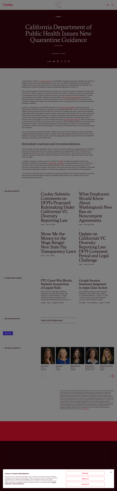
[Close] (111, 472)
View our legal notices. (18, 483)
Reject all (85, 479)
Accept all (85, 484)
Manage (85, 473)
